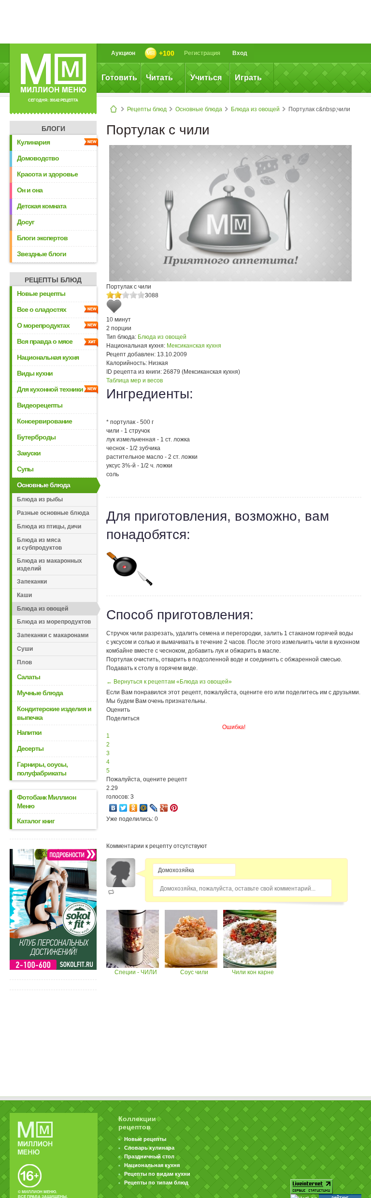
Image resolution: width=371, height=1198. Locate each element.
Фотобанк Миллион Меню (46, 801)
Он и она (30, 190)
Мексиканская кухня (194, 345)
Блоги (53, 128)
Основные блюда (198, 109)
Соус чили (194, 972)
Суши (25, 648)
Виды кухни (35, 373)
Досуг (25, 222)
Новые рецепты (41, 293)
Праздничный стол (149, 1156)
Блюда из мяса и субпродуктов (39, 544)
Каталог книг (36, 821)
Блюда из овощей (255, 109)
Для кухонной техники (50, 389)
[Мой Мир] (144, 808)
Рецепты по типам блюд (156, 1182)
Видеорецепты (39, 405)
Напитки (29, 732)
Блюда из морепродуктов (54, 621)
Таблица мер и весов (134, 380)
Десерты (30, 748)
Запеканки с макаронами (52, 635)
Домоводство (38, 158)
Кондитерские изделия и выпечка (54, 713)
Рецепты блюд (147, 109)
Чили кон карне (253, 972)
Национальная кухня (48, 357)
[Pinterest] (174, 808)
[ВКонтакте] (113, 808)
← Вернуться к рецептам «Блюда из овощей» (169, 681)
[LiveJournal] (154, 808)
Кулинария (33, 142)
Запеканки (32, 581)
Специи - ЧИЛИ (135, 972)
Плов (24, 662)
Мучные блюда (40, 693)
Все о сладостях (41, 309)
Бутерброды (36, 437)
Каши (24, 595)
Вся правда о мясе (44, 341)
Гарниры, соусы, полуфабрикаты (42, 768)
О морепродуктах (43, 325)
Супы (25, 469)
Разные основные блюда (53, 513)
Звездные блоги (41, 254)
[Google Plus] (164, 808)
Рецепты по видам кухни (157, 1174)
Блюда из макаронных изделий (49, 564)
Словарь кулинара (149, 1148)
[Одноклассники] (133, 808)
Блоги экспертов (42, 238)
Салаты (28, 677)
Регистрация (202, 53)
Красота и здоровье (47, 174)
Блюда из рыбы (40, 499)
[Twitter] (123, 808)
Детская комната (41, 206)
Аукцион (123, 53)
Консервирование (44, 421)
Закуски (29, 453)
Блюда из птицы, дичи (49, 526)
